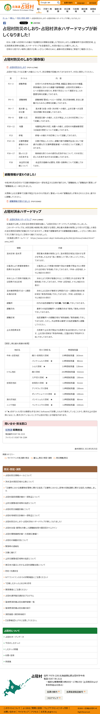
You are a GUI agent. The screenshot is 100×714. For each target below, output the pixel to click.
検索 (58, 2)
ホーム (5, 18)
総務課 (8, 429)
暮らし (12, 18)
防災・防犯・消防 (23, 18)
